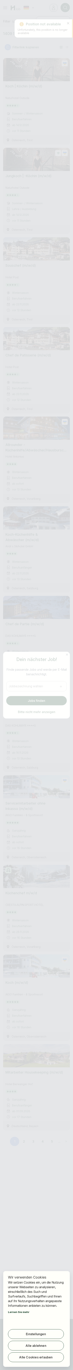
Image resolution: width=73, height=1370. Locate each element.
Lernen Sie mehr (18, 1312)
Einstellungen (36, 1334)
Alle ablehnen (36, 1346)
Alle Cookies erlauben (36, 1357)
